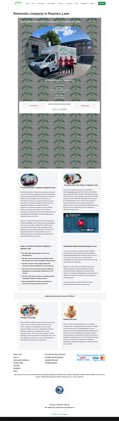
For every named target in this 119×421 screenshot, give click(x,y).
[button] (55, 3)
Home (27, 3)
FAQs (76, 3)
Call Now (102, 3)
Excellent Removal (51, 360)
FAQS (15, 371)
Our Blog (91, 3)
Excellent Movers (51, 363)
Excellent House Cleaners (54, 357)
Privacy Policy (18, 363)
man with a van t (72, 192)
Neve (14, 419)
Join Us (16, 357)
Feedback (16, 368)
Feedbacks (83, 3)
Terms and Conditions (21, 360)
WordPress (28, 419)
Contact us (69, 3)
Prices (33, 3)
